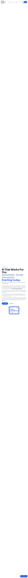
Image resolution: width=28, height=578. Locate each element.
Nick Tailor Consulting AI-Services (3, 2)
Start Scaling (5, 303)
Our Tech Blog (23, 2)
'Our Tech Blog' (12, 290)
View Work (11, 303)
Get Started (25, 2)
